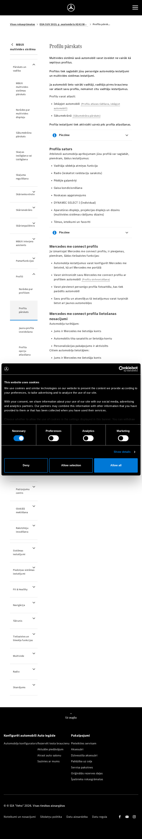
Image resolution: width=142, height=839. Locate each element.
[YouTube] (127, 816)
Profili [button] (19, 276)
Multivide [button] (18, 656)
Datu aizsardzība (77, 817)
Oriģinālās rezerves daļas (87, 773)
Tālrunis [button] (17, 621)
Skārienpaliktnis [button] (25, 225)
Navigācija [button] (19, 605)
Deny (26, 465)
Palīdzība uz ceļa (81, 761)
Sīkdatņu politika (51, 817)
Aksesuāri (77, 749)
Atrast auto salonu (49, 755)
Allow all (115, 465)
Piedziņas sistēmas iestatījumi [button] (24, 571)
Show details (122, 451)
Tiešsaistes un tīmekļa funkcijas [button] (23, 638)
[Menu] (135, 7)
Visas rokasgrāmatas (22, 24)
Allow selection (71, 465)
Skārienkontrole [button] (25, 194)
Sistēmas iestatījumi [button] (19, 552)
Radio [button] (16, 671)
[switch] (53, 438)
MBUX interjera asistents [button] (24, 243)
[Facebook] (120, 816)
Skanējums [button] (19, 687)
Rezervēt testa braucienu (53, 743)
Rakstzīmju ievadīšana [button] (22, 530)
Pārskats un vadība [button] (19, 68)
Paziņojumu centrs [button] (23, 491)
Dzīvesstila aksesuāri (84, 755)
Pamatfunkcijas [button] (25, 261)
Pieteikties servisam (83, 743)
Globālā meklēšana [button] (22, 510)
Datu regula (99, 817)
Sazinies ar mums (48, 761)
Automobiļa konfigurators (20, 743)
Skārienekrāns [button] (24, 210)
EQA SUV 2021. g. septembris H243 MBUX (64, 24)
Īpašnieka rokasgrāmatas (87, 779)
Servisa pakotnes (82, 767)
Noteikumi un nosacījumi (20, 817)
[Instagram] (134, 816)
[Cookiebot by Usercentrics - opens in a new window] (121, 369)
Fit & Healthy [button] (20, 589)
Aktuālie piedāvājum (50, 749)
